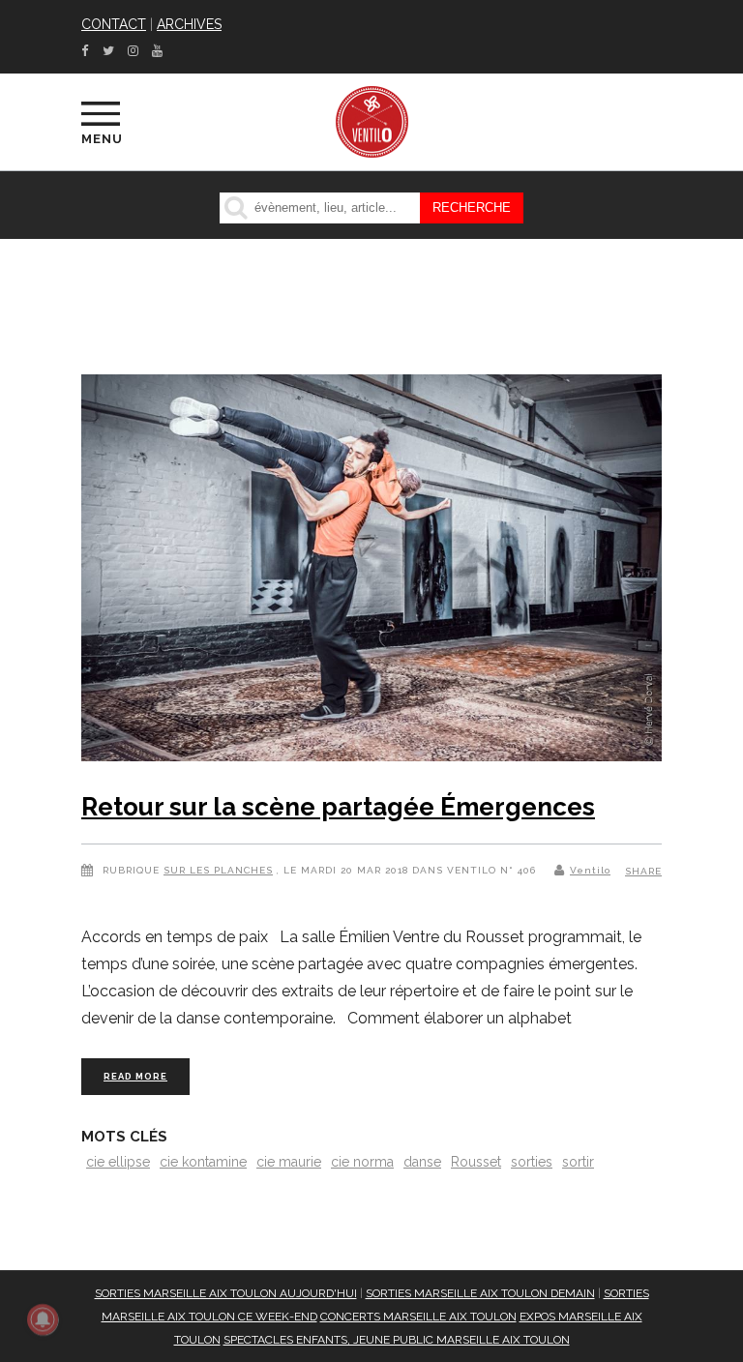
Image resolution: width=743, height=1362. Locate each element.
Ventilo (590, 870)
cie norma (362, 1162)
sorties (531, 1162)
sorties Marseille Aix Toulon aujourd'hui (226, 1293)
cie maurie (288, 1162)
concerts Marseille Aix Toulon (418, 1316)
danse (422, 1162)
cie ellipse (118, 1162)
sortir (578, 1162)
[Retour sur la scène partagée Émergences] (371, 571)
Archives (189, 24)
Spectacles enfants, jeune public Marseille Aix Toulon (396, 1340)
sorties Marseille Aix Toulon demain (480, 1293)
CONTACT (113, 24)
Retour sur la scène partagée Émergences (338, 806)
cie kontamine (203, 1162)
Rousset (476, 1162)
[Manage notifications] (42, 1319)
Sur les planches (218, 870)
